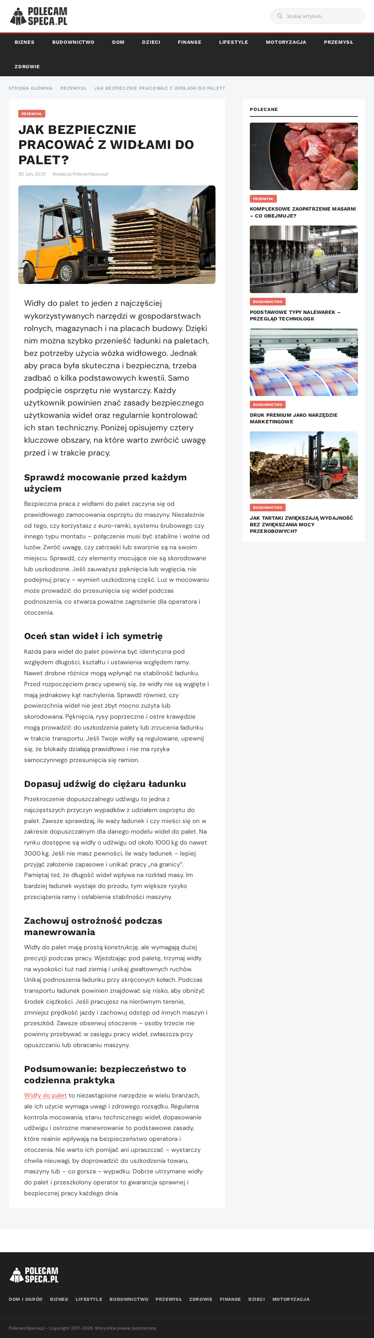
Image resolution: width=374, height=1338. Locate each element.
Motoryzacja (286, 42)
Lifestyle (233, 42)
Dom (118, 42)
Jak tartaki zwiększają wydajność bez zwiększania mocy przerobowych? (301, 524)
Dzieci (151, 42)
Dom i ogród (26, 1299)
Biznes (25, 42)
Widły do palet (45, 1095)
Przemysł (338, 42)
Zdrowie (27, 66)
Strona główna (31, 88)
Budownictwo (73, 42)
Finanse (190, 42)
